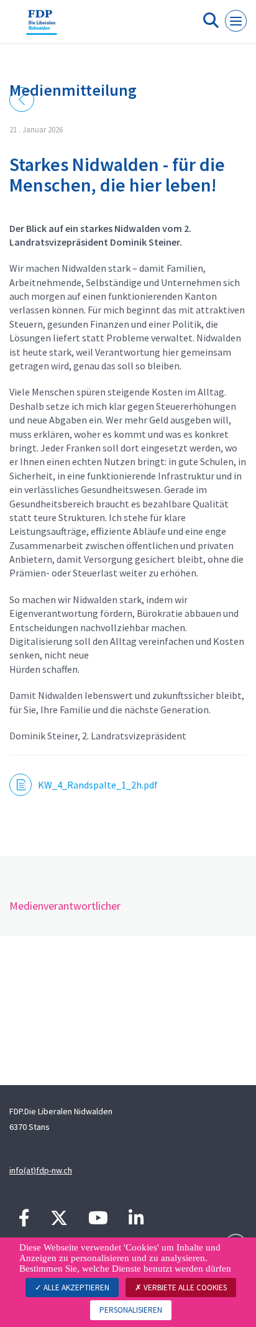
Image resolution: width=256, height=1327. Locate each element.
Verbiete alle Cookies (184, 1287)
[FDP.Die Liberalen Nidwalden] (41, 27)
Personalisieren (130, 1310)
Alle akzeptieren (75, 1287)
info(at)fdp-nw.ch (40, 1170)
